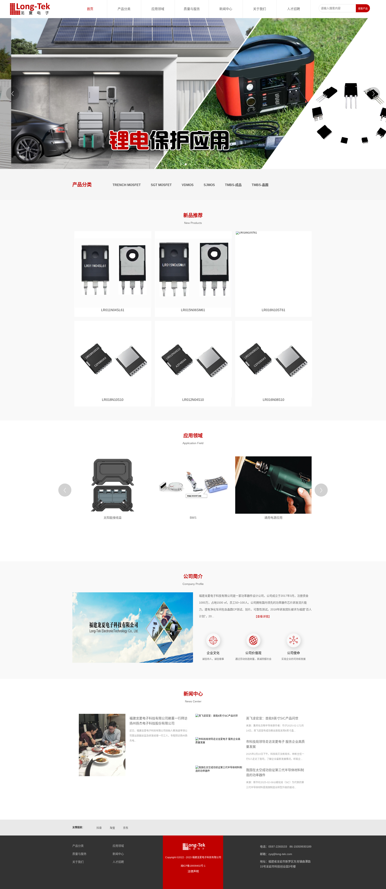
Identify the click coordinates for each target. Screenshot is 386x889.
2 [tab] (186, 164)
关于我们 (259, 9)
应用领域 (157, 9)
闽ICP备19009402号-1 (193, 865)
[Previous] (12, 93)
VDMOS (188, 185)
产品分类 (124, 9)
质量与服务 (192, 9)
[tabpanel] (193, 93)
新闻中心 (225, 9)
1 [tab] (181, 164)
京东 (125, 827)
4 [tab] (195, 164)
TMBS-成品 (233, 185)
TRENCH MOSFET (127, 185)
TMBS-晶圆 (260, 185)
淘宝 (112, 827)
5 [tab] (200, 164)
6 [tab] (204, 164)
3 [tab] (190, 164)
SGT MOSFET (161, 185)
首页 (90, 9)
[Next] (373, 93)
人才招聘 (293, 9)
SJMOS (209, 185)
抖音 (99, 827)
